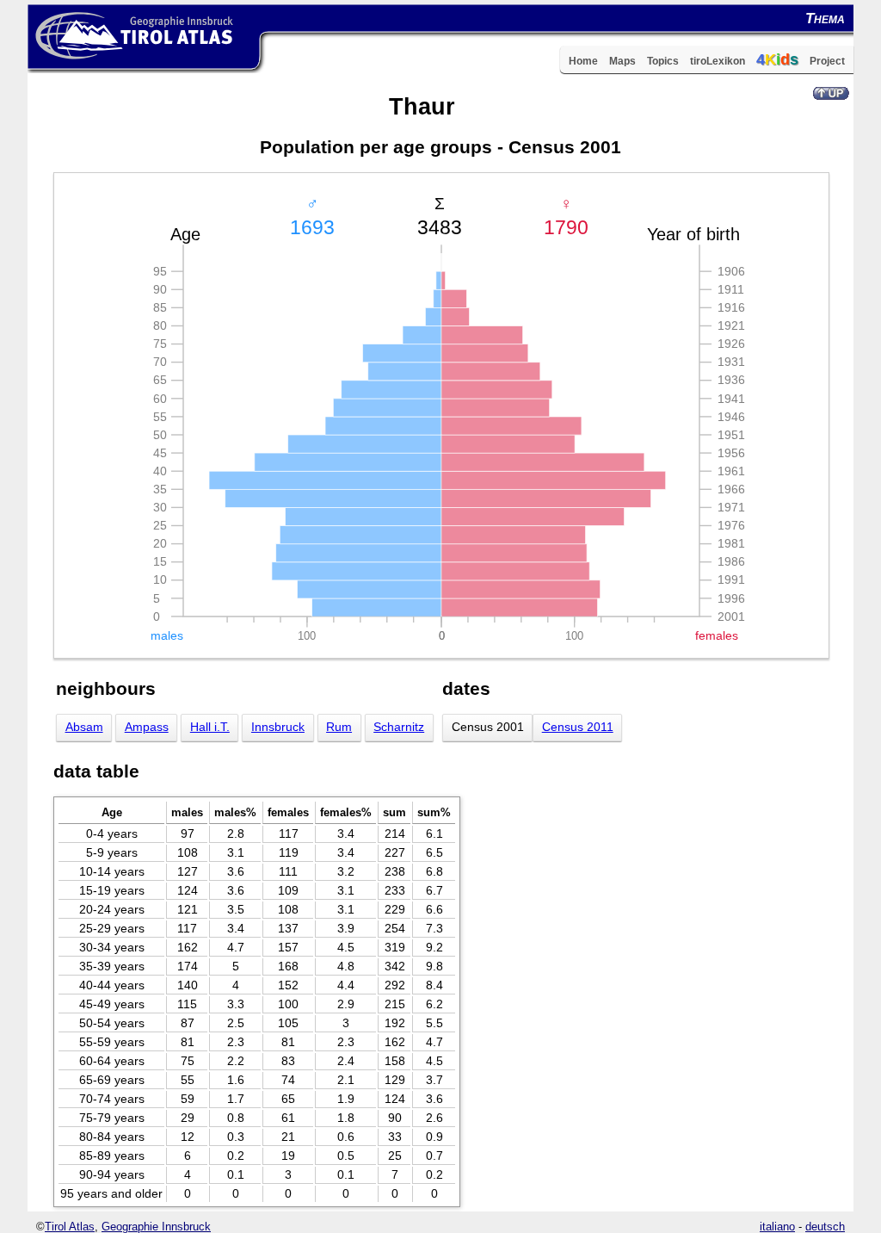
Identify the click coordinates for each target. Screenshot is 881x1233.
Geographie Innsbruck (156, 1226)
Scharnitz (398, 727)
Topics (663, 61)
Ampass (147, 727)
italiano (777, 1226)
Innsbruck (278, 727)
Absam (84, 727)
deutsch (825, 1226)
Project (827, 61)
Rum (339, 727)
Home (583, 61)
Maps (622, 61)
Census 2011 (577, 727)
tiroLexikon (717, 61)
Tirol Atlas (70, 1226)
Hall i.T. (210, 727)
